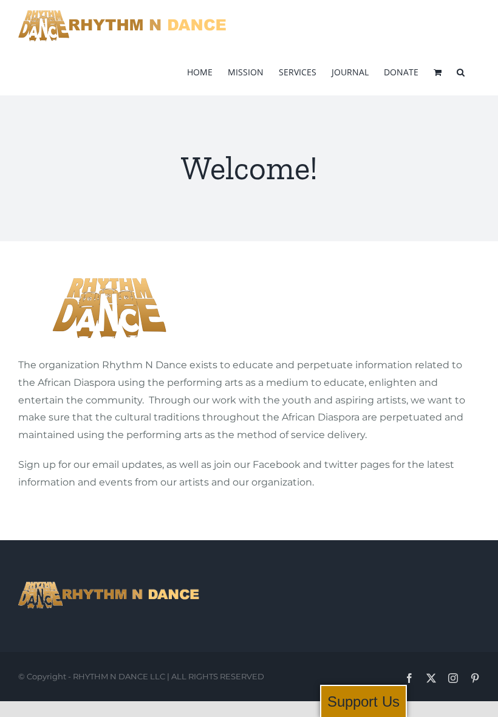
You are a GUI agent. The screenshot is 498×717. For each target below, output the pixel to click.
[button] (461, 71)
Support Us (363, 701)
